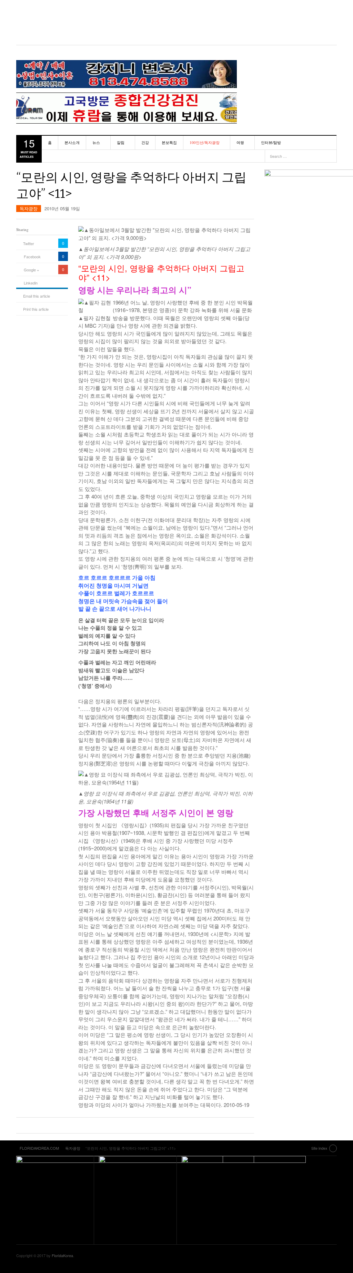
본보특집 (169, 142)
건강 (145, 142)
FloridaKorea (62, 1255)
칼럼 (120, 142)
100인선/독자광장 (205, 142)
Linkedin (31, 283)
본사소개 (72, 142)
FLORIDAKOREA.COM (176, 22)
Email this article (36, 296)
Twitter (28, 243)
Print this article (36, 309)
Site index (319, 1148)
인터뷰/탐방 (271, 142)
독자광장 (29, 208)
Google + (31, 269)
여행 (240, 142)
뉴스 (96, 142)
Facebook (32, 256)
